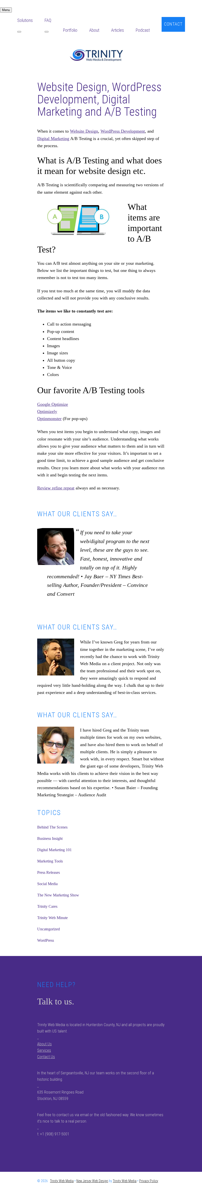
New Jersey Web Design (92, 1181)
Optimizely (47, 411)
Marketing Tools (50, 861)
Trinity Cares (47, 906)
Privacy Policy (148, 1181)
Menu (6, 10)
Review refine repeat (55, 487)
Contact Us (46, 1056)
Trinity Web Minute (52, 918)
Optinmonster (49, 418)
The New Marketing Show (58, 895)
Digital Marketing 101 (54, 850)
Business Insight (50, 838)
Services (44, 1050)
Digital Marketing (53, 138)
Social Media (47, 884)
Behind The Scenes (52, 827)
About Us (44, 1044)
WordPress (45, 940)
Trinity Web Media (101, 55)
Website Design (84, 131)
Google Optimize (52, 404)
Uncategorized (48, 929)
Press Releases (48, 872)
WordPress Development (123, 131)
